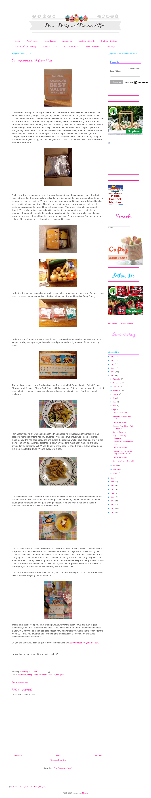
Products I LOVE (50, 46)
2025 (113, 360)
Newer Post (18, 755)
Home (17, 41)
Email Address (116, 71)
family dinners (32, 674)
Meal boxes (43, 674)
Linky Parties (50, 41)
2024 (113, 364)
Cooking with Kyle (87, 41)
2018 (113, 485)
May (115, 405)
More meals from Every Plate (122, 417)
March (115, 465)
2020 (113, 478)
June (115, 402)
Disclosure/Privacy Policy (25, 46)
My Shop (111, 46)
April (115, 409)
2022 (113, 372)
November (117, 383)
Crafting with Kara (109, 41)
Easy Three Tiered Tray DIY (123, 461)
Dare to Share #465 (120, 422)
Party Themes (32, 41)
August (116, 394)
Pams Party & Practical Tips (17, 9)
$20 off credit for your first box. (84, 643)
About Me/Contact (71, 46)
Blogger (85, 793)
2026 (113, 356)
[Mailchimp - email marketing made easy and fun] (137, 84)
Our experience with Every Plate (123, 442)
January (116, 473)
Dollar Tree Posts (93, 46)
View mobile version (58, 760)
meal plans (60, 674)
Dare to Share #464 (120, 432)
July (114, 398)
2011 (113, 512)
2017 (113, 489)
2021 (113, 375)
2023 (113, 368)
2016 (113, 493)
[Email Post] (48, 671)
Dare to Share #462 (120, 457)
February (116, 469)
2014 (113, 501)
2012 (113, 508)
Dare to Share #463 (120, 447)
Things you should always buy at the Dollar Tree (122, 452)
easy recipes (22, 674)
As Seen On (67, 41)
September (117, 390)
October (116, 386)
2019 (113, 482)
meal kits (51, 674)
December (117, 379)
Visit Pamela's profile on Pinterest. (121, 323)
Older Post (98, 755)
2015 (113, 497)
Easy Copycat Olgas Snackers (120, 437)
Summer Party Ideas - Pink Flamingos (123, 427)
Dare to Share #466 (120, 412)
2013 (113, 504)
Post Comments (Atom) (63, 768)
